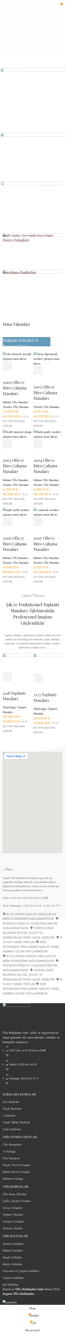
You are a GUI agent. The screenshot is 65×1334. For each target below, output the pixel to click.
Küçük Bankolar (12, 1109)
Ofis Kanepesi (11, 1158)
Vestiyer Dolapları (14, 1221)
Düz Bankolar (11, 1102)
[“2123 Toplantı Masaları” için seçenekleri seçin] (37, 678)
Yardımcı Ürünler (13, 1228)
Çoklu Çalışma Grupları (17, 1201)
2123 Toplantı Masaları (44, 697)
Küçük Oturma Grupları (17, 1165)
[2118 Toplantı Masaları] (17, 662)
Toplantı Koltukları (13, 1278)
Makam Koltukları (13, 1250)
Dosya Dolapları (13, 1208)
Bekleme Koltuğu (13, 1179)
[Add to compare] (57, 521)
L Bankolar (9, 1115)
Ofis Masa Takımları (15, 1194)
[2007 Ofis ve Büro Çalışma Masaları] (47, 512)
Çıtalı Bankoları (12, 1129)
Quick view (47, 521)
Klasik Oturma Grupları (16, 1172)
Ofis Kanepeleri (12, 1144)
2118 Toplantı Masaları (14, 695)
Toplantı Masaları (13, 1215)
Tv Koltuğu (9, 1151)
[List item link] (32, 1065)
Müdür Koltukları (12, 1264)
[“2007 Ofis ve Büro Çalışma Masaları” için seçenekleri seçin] (37, 521)
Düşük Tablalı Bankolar (16, 1122)
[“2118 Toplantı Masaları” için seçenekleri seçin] (7, 676)
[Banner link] (32, 100)
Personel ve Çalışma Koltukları (21, 1271)
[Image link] (16, 1016)
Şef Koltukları (11, 1285)
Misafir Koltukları (13, 1257)
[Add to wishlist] (37, 530)
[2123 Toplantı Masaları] (47, 663)
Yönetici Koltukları (13, 1244)
